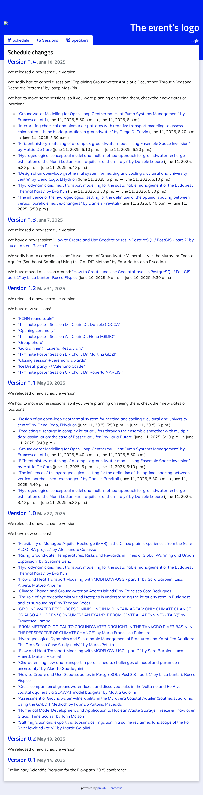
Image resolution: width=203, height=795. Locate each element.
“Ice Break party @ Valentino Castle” (51, 366)
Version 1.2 (36, 287)
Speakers (79, 40)
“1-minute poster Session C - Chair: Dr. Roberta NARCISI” (70, 372)
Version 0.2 (36, 738)
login (194, 40)
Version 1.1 (36, 382)
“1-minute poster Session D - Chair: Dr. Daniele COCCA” (69, 324)
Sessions (49, 40)
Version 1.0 (36, 512)
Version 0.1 (36, 759)
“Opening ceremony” (36, 330)
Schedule (20, 40)
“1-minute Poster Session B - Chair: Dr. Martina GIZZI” (67, 354)
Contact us (115, 788)
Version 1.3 (35, 219)
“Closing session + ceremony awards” (52, 360)
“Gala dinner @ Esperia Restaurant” (51, 348)
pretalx (101, 788)
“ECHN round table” (36, 318)
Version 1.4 (37, 61)
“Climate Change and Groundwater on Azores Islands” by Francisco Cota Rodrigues (94, 590)
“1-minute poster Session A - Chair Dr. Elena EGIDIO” (66, 336)
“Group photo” (30, 342)
